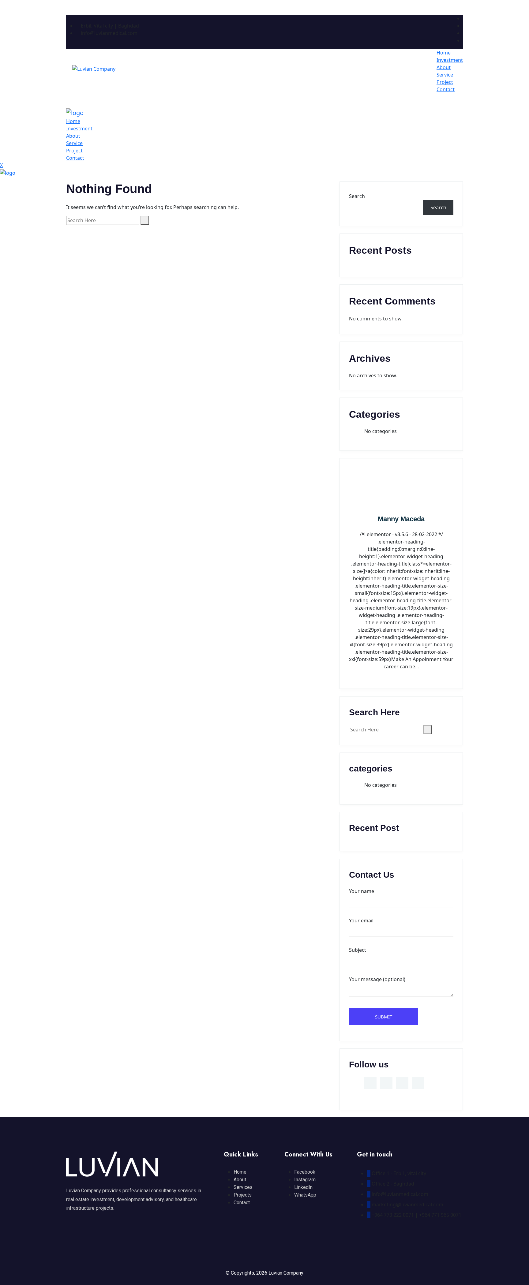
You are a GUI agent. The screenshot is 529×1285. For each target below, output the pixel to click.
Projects (243, 1195)
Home (444, 52)
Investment (450, 60)
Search (357, 196)
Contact (446, 89)
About (444, 67)
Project (445, 82)
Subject (357, 950)
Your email (361, 920)
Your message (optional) (377, 979)
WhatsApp (305, 1195)
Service (445, 74)
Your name (361, 891)
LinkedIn (303, 1187)
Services (243, 1187)
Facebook (304, 1172)
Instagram (305, 1179)
